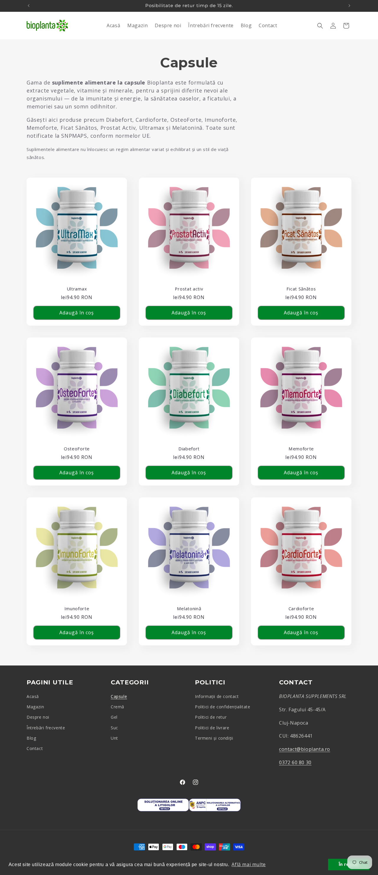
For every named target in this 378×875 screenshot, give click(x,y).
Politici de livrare (212, 727)
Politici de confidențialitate (222, 707)
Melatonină (189, 608)
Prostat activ (189, 289)
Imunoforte (76, 608)
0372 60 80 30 (295, 762)
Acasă (33, 696)
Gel (114, 717)
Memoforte (301, 449)
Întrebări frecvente (46, 727)
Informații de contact (217, 696)
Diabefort (189, 449)
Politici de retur (211, 717)
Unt (114, 738)
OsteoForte (77, 449)
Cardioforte (301, 608)
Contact (35, 748)
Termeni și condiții (214, 738)
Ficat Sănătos (301, 289)
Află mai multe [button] (248, 864)
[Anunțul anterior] (28, 5)
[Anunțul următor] (349, 5)
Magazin (35, 707)
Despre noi (38, 717)
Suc (114, 727)
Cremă (117, 707)
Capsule (119, 696)
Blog (31, 738)
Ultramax (77, 289)
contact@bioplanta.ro (304, 749)
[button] (320, 25)
